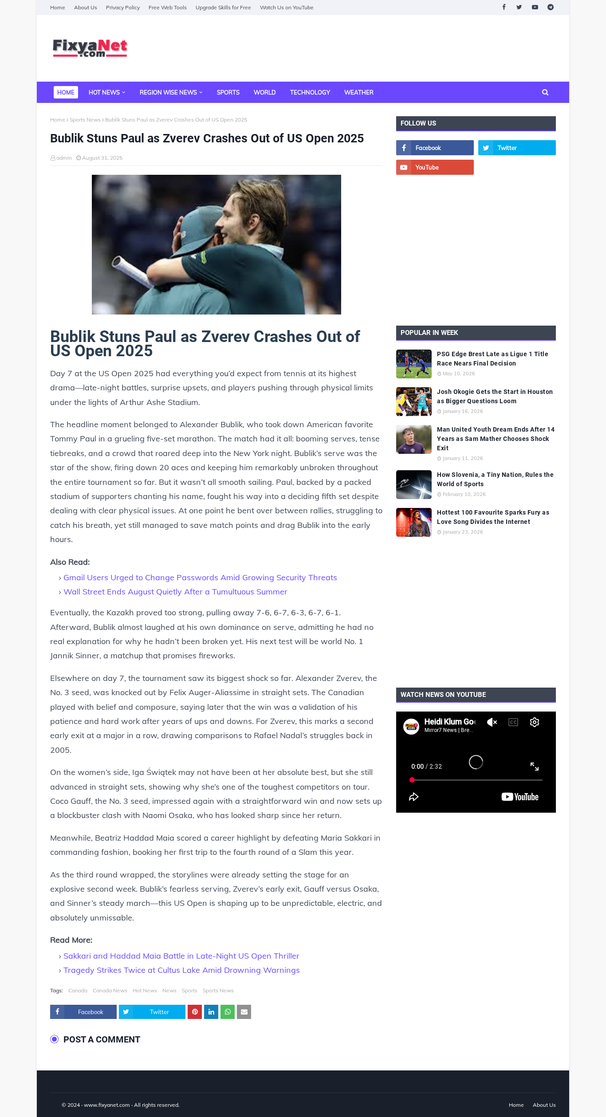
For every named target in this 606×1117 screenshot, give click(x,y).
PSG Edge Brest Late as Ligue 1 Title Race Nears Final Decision (492, 358)
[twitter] (519, 7)
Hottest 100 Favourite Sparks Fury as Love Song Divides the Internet (493, 517)
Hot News (145, 990)
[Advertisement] (394, 48)
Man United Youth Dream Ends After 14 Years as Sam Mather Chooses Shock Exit (496, 439)
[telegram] (550, 7)
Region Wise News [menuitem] (168, 92)
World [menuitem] (265, 92)
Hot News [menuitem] (104, 92)
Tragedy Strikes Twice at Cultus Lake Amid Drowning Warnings (181, 970)
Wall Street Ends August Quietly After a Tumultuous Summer (175, 591)
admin (64, 157)
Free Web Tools (168, 7)
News (169, 990)
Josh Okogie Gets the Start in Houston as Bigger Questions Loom (495, 396)
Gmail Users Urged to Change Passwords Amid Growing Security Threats (200, 577)
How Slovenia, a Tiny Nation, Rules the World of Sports (495, 479)
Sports (189, 990)
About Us (85, 7)
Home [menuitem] (66, 92)
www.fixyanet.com (107, 1104)
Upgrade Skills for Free (223, 7)
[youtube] (534, 7)
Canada (77, 990)
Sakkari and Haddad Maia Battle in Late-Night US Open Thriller (181, 956)
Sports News (85, 119)
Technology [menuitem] (310, 92)
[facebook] (503, 7)
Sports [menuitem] (228, 92)
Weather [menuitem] (359, 92)
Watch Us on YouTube (287, 7)
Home (57, 7)
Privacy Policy (123, 7)
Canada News (110, 990)
